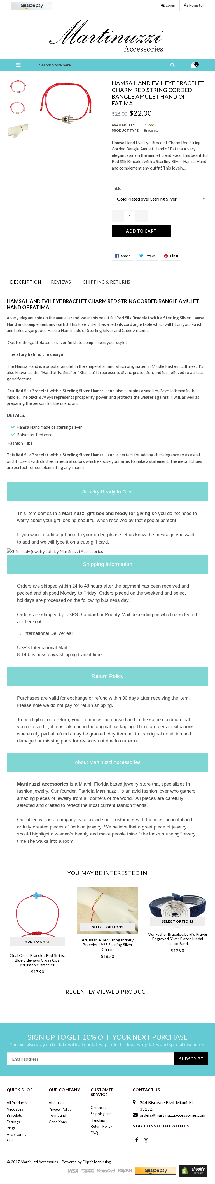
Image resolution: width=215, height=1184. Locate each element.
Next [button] (206, 926)
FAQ (94, 1132)
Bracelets (14, 1115)
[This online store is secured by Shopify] (193, 1170)
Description (25, 281)
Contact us (99, 1107)
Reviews (61, 281)
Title (116, 188)
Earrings (13, 1122)
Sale (10, 1140)
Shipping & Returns (107, 281)
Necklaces (15, 1109)
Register (196, 5)
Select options (37, 927)
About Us (56, 1103)
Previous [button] (7, 926)
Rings (11, 1128)
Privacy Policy (60, 1109)
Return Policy (101, 1126)
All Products (17, 1103)
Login (170, 5)
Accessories (16, 1134)
